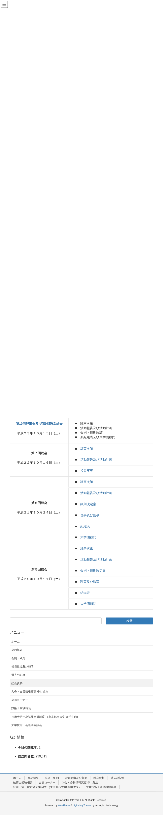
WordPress (64, 805)
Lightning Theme (82, 805)
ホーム (15, 641)
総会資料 (16, 683)
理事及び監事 (89, 515)
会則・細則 (18, 658)
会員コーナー (19, 699)
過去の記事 (18, 674)
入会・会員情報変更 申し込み (29, 691)
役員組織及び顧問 (22, 666)
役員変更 (86, 470)
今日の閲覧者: (28, 747)
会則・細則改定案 (93, 570)
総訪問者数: (27, 756)
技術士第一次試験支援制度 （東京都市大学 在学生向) (44, 716)
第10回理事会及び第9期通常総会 (39, 423)
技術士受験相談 (21, 708)
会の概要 (16, 649)
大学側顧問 (88, 537)
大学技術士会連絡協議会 (26, 725)
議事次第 (86, 448)
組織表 (85, 526)
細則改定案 (88, 504)
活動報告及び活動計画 (96, 459)
